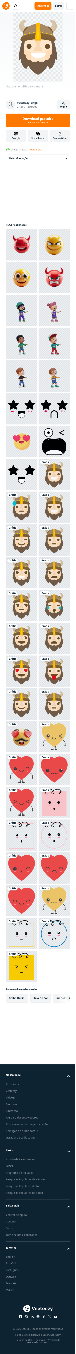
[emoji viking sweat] (21, 769)
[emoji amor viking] (21, 1097)
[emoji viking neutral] (21, 868)
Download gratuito (38, 120)
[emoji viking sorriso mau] (21, 900)
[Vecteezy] (6, 6)
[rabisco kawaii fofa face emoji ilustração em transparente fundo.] (21, 572)
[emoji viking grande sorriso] (21, 835)
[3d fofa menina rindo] (21, 376)
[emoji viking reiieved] (21, 1032)
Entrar (58, 5)
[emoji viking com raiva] (21, 933)
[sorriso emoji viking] (21, 802)
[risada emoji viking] (21, 736)
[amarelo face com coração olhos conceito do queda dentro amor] (21, 638)
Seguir (63, 106)
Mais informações (18, 158)
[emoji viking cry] (21, 999)
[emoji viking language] (21, 1130)
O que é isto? (35, 149)
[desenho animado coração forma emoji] (21, 1261)
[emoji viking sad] (21, 1064)
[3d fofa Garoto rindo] (21, 441)
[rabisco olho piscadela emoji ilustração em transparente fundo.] (21, 671)
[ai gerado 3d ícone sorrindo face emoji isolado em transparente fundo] (21, 277)
